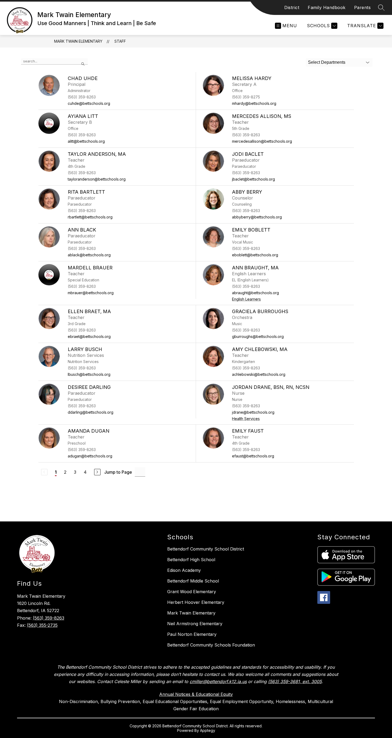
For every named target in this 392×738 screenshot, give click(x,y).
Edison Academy (184, 570)
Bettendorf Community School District (205, 549)
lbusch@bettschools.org (89, 374)
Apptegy (207, 730)
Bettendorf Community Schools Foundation (211, 645)
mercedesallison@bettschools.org (262, 141)
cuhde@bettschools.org (89, 103)
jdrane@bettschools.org (253, 412)
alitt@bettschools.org (86, 141)
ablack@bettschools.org (89, 255)
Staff (120, 41)
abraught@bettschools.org (255, 292)
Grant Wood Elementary (191, 591)
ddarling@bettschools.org (90, 412)
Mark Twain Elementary (78, 41)
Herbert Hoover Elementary (195, 602)
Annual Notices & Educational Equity (196, 694)
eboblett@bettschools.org (255, 255)
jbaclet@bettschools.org (253, 179)
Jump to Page (118, 472)
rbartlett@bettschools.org (90, 217)
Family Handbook (327, 7)
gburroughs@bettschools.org (258, 336)
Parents (362, 7)
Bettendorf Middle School (193, 581)
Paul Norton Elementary (192, 634)
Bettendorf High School (191, 559)
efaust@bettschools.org (253, 456)
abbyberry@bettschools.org (257, 217)
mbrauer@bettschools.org (91, 292)
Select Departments (326, 62)
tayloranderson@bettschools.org (97, 179)
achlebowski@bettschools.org (258, 374)
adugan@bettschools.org (90, 456)
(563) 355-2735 (42, 625)
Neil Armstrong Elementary (194, 623)
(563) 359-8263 (48, 618)
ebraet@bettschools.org (89, 336)
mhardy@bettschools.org (254, 103)
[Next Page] (97, 472)
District (291, 7)
